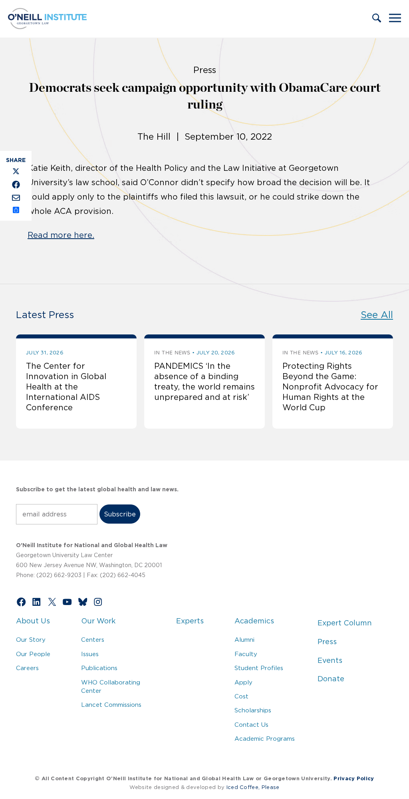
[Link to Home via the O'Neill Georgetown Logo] (47, 26)
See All (377, 314)
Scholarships (252, 710)
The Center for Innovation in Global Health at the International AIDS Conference (66, 387)
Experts (190, 621)
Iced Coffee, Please (253, 787)
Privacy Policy (354, 778)
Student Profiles (258, 668)
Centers (92, 639)
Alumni (244, 639)
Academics (254, 621)
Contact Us (251, 724)
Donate (331, 679)
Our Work (98, 621)
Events (330, 661)
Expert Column (345, 623)
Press (327, 642)
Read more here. (61, 235)
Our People (33, 654)
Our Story (31, 639)
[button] (376, 19)
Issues (90, 654)
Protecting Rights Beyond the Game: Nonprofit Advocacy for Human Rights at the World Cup (330, 387)
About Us (33, 621)
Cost (241, 696)
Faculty (245, 654)
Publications (99, 668)
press (204, 70)
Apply (243, 682)
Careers (27, 668)
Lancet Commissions (111, 704)
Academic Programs (264, 738)
